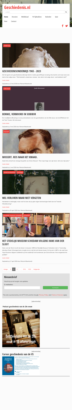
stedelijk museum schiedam (13, 215)
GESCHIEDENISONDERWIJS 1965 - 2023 (21, 71)
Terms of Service (57, 295)
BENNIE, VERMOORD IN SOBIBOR (19, 114)
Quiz (56, 17)
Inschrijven (55, 288)
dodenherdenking (9, 172)
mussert (6, 132)
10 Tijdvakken (37, 17)
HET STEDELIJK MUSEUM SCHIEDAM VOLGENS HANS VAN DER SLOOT (33, 242)
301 (24, 269)
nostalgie (20, 172)
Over (5, 21)
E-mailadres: (8, 284)
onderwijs (7, 46)
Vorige (5, 269)
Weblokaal (24, 17)
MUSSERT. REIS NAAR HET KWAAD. (20, 157)
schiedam (27, 215)
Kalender (48, 17)
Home (6, 17)
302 (29, 269)
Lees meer (5, 80)
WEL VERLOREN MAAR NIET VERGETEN (21, 198)
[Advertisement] (36, 393)
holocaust (7, 89)
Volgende (36, 269)
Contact (13, 21)
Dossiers (15, 17)
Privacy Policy (43, 295)
